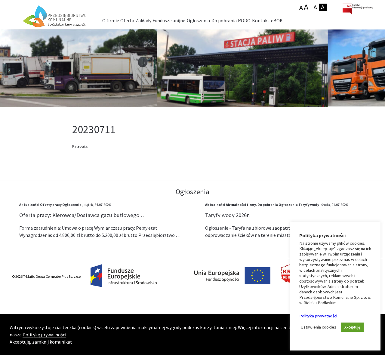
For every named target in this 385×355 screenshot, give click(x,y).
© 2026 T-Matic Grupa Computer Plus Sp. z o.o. (47, 276)
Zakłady (143, 20)
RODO (244, 20)
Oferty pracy (51, 204)
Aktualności (29, 204)
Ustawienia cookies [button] (318, 327)
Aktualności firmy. (241, 204)
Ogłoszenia (198, 20)
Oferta (127, 20)
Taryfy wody (308, 204)
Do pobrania (224, 20)
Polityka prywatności (318, 316)
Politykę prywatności (44, 335)
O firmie (110, 20)
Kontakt (261, 20)
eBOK (277, 20)
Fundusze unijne (168, 20)
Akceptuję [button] (352, 327)
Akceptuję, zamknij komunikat (41, 342)
